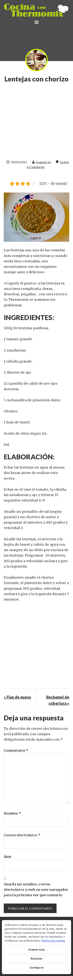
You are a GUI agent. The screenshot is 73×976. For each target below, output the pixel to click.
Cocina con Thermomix (36, 10)
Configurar (37, 967)
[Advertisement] (36, 123)
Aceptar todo (36, 949)
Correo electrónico (22, 835)
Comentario (16, 750)
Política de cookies (53, 940)
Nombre (12, 813)
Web (7, 857)
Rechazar (36, 958)
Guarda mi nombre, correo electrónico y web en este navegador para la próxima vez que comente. (36, 889)
